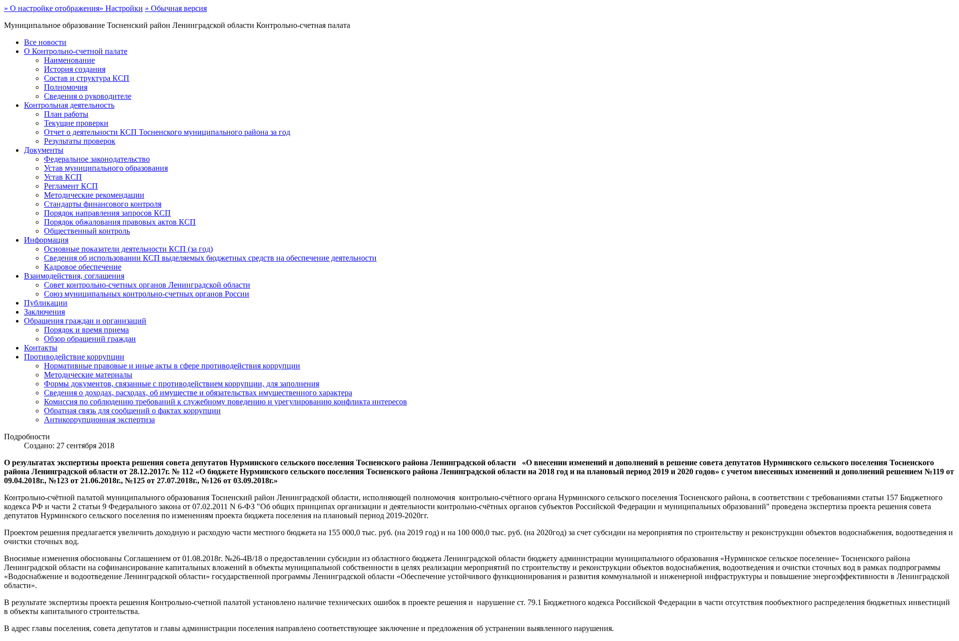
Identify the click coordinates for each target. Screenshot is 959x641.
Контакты (40, 347)
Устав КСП (63, 177)
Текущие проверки (76, 123)
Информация (46, 240)
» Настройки (121, 8)
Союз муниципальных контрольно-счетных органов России (146, 294)
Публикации (45, 303)
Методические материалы (88, 374)
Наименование (69, 60)
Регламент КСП (71, 186)
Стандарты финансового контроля (102, 204)
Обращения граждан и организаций (85, 321)
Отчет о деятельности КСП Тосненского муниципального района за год (167, 132)
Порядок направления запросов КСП (107, 213)
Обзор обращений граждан (90, 338)
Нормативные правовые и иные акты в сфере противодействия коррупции (172, 365)
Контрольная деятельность (69, 105)
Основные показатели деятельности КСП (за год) (128, 249)
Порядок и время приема (86, 329)
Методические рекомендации (94, 195)
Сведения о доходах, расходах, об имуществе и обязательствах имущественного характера (198, 392)
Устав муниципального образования (106, 168)
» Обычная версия (176, 8)
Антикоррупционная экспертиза (99, 419)
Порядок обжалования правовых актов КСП (120, 222)
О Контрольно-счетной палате (75, 51)
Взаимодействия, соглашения (74, 276)
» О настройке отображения (51, 8)
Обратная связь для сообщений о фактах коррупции (132, 410)
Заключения (44, 312)
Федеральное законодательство (97, 159)
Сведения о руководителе (87, 96)
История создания (74, 69)
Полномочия (65, 87)
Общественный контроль (87, 231)
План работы (66, 114)
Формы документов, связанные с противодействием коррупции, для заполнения (181, 383)
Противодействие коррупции (74, 356)
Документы (43, 150)
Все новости (45, 42)
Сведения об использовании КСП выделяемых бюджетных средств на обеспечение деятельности (210, 258)
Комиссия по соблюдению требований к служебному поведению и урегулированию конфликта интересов (225, 401)
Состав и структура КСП (86, 78)
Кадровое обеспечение (82, 267)
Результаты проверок (79, 141)
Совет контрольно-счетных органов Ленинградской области (147, 285)
